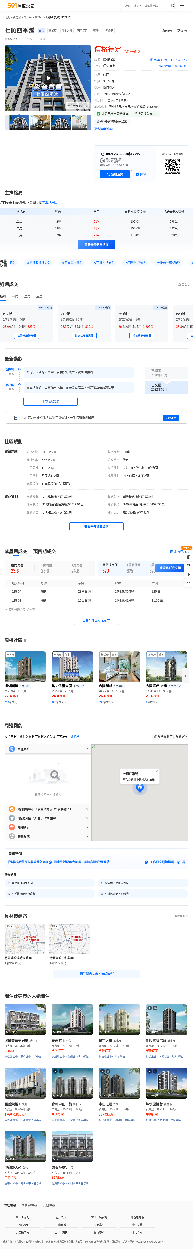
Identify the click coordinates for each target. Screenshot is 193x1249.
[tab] (3, 296)
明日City (137, 1232)
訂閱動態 (171, 417)
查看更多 (180, 916)
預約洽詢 (117, 174)
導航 (73, 736)
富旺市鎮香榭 (99, 1217)
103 (59, 702)
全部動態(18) (50, 401)
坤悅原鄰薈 (137, 1217)
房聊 (143, 174)
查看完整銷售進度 (96, 244)
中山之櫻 (137, 1224)
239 (11, 702)
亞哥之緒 (22, 1224)
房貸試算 (182, 65)
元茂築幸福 (22, 1232)
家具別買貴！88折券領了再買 (171, 59)
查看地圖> (153, 106)
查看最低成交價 (170, 568)
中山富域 (61, 1224)
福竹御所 (99, 1232)
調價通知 (166, 65)
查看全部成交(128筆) (97, 620)
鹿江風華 (61, 1217)
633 (106, 702)
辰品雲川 (99, 1224)
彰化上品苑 (22, 1217)
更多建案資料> (104, 129)
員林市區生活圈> (118, 100)
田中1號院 (61, 1232)
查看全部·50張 (76, 105)
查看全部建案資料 (96, 526)
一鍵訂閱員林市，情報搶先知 (96, 973)
